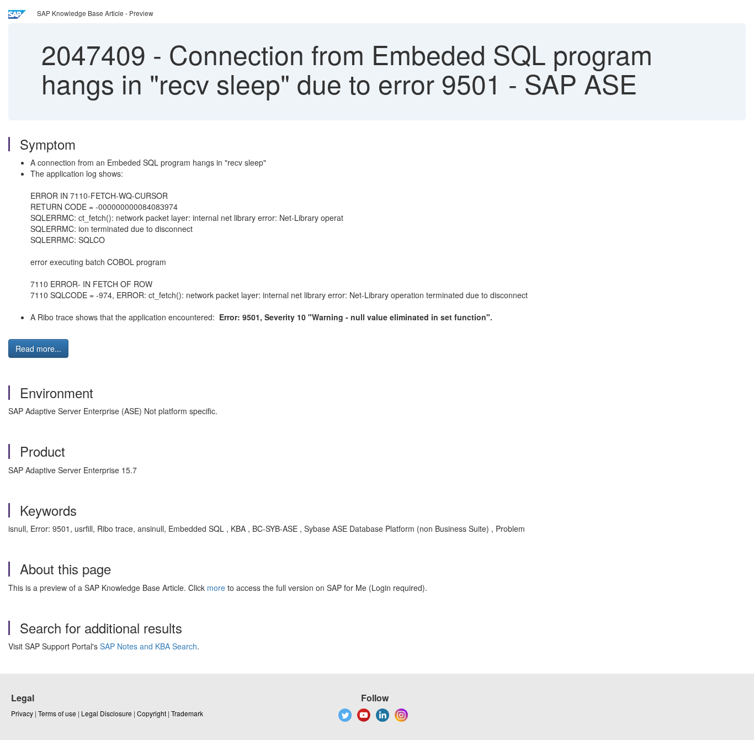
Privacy (22, 713)
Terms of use (57, 713)
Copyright (151, 713)
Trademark (187, 713)
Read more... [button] (38, 348)
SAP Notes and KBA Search (148, 646)
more (216, 587)
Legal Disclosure (106, 713)
